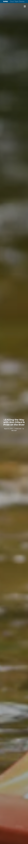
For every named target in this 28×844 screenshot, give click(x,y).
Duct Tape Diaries (16, 1)
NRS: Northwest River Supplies (5, 1)
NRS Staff (14, 430)
